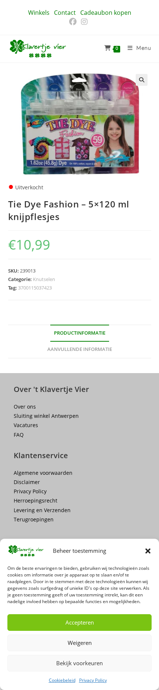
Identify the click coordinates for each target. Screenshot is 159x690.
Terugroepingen (34, 519)
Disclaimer (27, 482)
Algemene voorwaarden (43, 472)
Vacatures (26, 425)
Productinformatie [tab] (79, 333)
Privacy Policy (93, 680)
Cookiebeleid (62, 680)
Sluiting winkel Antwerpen (46, 415)
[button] (148, 551)
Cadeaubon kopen (105, 13)
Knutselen (44, 279)
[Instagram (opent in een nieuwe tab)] (84, 22)
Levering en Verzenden (42, 510)
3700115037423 (35, 287)
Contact (65, 13)
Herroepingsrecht (35, 500)
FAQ (19, 434)
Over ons (25, 406)
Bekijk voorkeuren (79, 663)
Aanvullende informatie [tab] (79, 349)
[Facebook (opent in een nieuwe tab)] (74, 22)
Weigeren (80, 642)
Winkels (39, 13)
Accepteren (79, 622)
